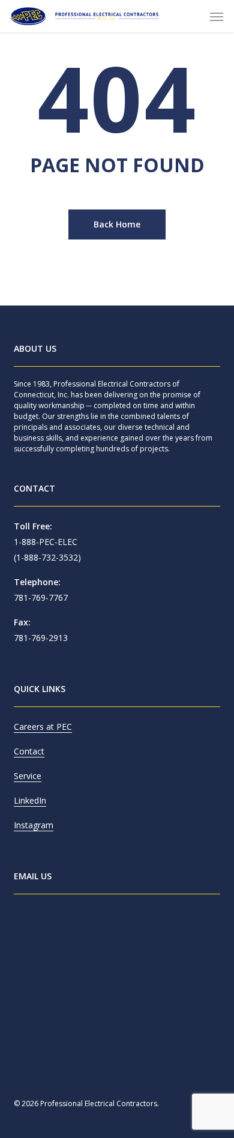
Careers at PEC (43, 726)
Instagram (33, 825)
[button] (216, 16)
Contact (29, 751)
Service (27, 775)
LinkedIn (30, 800)
